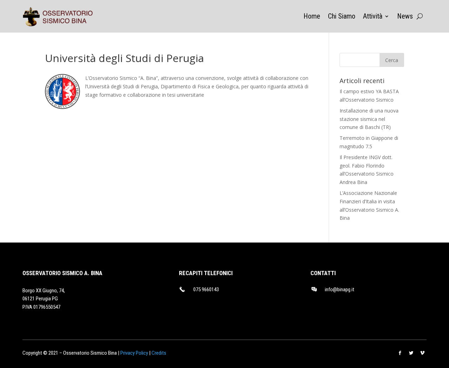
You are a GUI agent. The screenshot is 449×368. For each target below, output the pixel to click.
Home (311, 17)
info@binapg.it (339, 289)
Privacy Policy (134, 353)
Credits (159, 353)
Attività (372, 17)
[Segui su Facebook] (400, 353)
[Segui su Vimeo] (422, 353)
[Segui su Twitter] (411, 353)
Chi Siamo (341, 17)
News (405, 17)
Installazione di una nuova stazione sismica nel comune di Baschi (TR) (369, 119)
